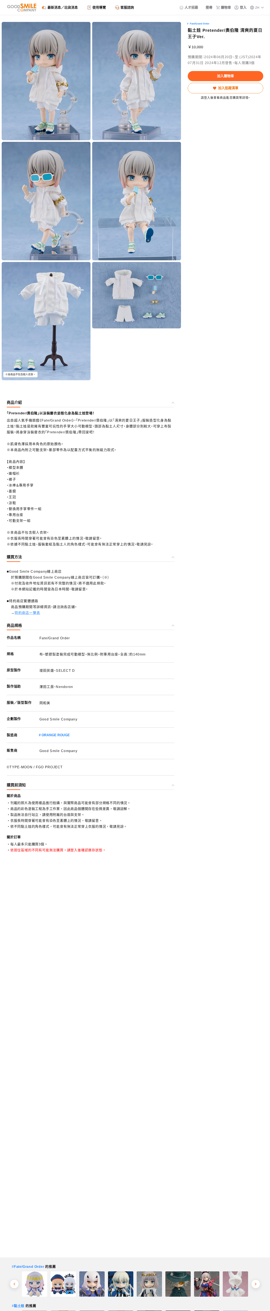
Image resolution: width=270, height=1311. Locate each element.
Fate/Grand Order (199, 23)
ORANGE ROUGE (56, 735)
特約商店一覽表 (27, 613)
